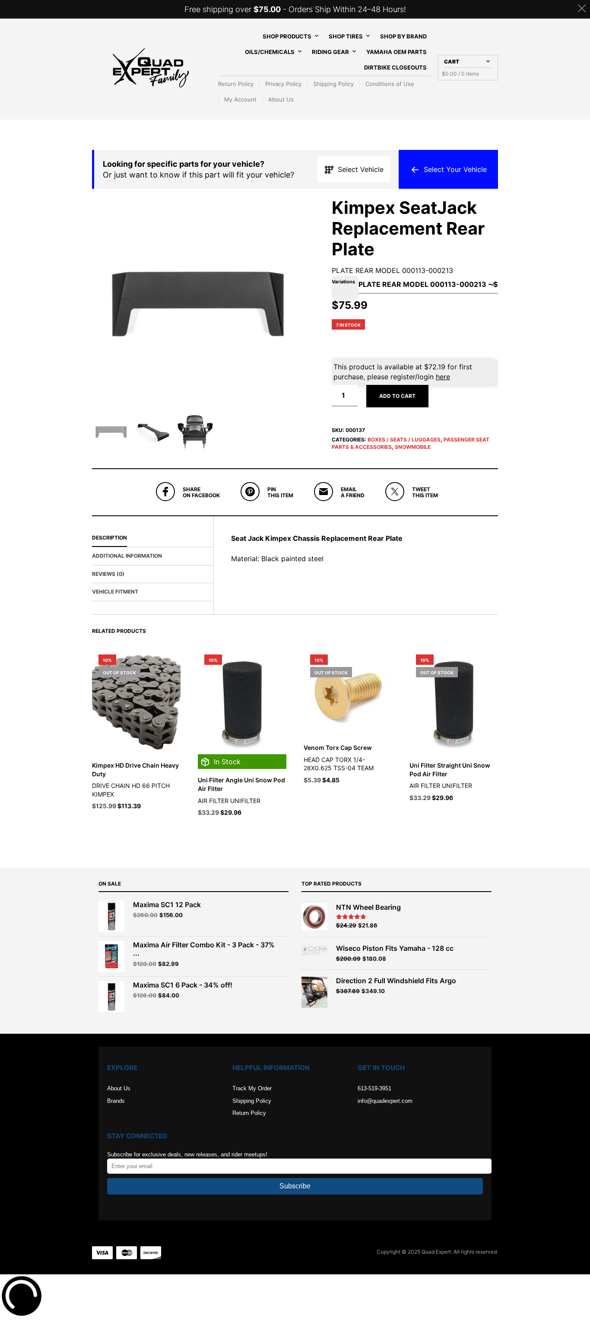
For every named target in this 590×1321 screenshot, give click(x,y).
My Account (240, 99)
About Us (281, 99)
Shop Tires (346, 36)
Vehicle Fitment (115, 591)
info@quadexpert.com (385, 1101)
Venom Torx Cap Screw (338, 747)
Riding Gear (330, 51)
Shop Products (287, 36)
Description (109, 537)
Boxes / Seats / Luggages (404, 439)
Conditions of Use (389, 83)
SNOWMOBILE (413, 447)
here (443, 376)
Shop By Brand (403, 36)
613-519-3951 (374, 1088)
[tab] (152, 538)
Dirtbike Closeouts (395, 67)
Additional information (127, 556)
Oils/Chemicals (270, 51)
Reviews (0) (108, 574)
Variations (343, 282)
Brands (116, 1101)
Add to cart (397, 396)
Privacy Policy (283, 83)
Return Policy (236, 83)
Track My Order (252, 1088)
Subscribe (295, 1186)
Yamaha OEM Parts (396, 51)
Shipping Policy (333, 83)
